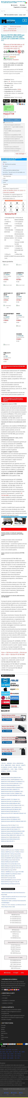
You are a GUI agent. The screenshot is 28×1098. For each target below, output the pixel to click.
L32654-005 (6, 192)
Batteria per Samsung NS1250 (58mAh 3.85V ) (11, 809)
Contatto (15, 5)
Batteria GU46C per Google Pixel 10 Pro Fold (11, 867)
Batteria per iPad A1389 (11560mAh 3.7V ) (10, 789)
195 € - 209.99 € (3, 1058)
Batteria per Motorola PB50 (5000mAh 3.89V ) (11, 777)
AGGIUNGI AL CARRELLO (12, 120)
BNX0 (18, 314)
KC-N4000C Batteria (16, 932)
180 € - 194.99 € (17, 1055)
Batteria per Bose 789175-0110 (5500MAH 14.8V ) (12, 791)
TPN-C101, (3, 763)
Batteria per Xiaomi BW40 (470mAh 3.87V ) (10, 839)
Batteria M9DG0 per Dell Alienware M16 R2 (10, 883)
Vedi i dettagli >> (20, 153)
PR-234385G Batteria (15, 960)
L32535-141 (16, 190)
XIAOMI (20, 315)
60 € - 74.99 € (9, 1051)
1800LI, (16, 769)
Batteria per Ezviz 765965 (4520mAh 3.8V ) (10, 837)
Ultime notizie (4, 1037)
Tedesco (17, 1094)
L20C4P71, (23, 765)
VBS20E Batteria (15, 914)
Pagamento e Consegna (20, 7)
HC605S (19, 334)
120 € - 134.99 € (10, 1053)
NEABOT (7, 317)
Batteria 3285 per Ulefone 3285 (8, 875)
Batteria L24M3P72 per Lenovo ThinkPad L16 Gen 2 (12, 851)
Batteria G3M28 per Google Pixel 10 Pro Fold (11, 865)
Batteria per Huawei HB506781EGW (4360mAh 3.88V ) (13, 831)
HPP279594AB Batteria (15, 966)
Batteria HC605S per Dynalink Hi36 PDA (9, 861)
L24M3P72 (20, 273)
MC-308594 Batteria (16, 953)
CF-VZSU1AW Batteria (15, 922)
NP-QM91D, (9, 771)
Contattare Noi (9, 122)
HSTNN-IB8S (10, 190)
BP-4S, (2, 765)
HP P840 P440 (19, 246)
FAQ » (2, 1039)
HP (4, 28)
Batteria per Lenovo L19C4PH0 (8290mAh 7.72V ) (12, 779)
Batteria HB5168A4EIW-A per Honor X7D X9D (11, 879)
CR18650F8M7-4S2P (9, 314)
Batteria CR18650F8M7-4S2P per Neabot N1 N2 (11, 857)
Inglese (11, 1094)
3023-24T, (18, 765)
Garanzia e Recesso (7, 1003)
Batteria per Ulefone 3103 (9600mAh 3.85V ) (11, 819)
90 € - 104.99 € (22, 1051)
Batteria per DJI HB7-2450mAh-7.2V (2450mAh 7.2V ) (12, 781)
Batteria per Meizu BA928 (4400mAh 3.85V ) (10, 803)
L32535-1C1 (22, 190)
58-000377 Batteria (15, 947)
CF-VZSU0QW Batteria (15, 920)
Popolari (3, 1027)
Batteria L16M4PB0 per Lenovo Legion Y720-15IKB (12, 871)
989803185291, (8, 765)
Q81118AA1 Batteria (15, 964)
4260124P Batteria (15, 968)
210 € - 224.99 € (10, 1058)
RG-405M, (14, 771)
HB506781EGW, (19, 763)
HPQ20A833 (16, 59)
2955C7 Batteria (16, 951)
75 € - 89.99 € (15, 1051)
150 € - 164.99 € (3, 1055)
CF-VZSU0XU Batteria (15, 918)
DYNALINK (20, 335)
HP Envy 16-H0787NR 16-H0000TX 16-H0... (9, 256)
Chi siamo (22, 5)
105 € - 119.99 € (3, 1053)
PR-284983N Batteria (15, 962)
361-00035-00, (4, 767)
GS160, (19, 767)
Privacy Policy (6, 995)
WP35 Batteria (15, 930)
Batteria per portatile (15, 26)
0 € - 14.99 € (2, 1049)
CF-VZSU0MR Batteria (15, 916)
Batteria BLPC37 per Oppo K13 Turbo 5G (10, 881)
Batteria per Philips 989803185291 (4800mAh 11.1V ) (12, 835)
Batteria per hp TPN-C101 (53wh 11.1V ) (10, 825)
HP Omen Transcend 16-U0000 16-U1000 (19, 242)
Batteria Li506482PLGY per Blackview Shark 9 (11, 873)
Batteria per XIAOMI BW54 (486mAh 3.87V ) (10, 785)
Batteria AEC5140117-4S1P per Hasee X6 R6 (11, 853)
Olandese (23, 1094)
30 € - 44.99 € (14, 1049)
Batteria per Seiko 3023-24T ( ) (8, 841)
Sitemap (3, 1025)
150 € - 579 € (17, 1058)
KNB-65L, (15, 767)
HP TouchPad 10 (19, 221)
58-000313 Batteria (15, 949)
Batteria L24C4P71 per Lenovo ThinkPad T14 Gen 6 (12, 850)
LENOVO (7, 274)
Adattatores (4, 1033)
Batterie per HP (12, 28)
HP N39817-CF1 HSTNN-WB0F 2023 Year (18, 250)
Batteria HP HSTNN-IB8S (10, 30)
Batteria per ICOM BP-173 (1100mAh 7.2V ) (10, 799)
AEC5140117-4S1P (8, 294)
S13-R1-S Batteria (15, 945)
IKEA (6, 356)
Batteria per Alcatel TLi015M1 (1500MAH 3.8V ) (11, 793)
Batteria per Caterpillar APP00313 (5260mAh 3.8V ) (12, 787)
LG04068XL (12, 192)
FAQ (21, 1092)
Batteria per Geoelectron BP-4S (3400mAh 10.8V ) (12, 833)
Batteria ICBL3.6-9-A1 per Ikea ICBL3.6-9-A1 (10, 863)
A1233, (12, 769)
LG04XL (19, 89)
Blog (2, 1035)
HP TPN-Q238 (19, 223)
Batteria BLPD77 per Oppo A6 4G (8, 877)
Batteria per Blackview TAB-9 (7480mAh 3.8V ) (11, 807)
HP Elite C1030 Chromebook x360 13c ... (19, 256)
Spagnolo (4, 1094)
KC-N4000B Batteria (16, 938)
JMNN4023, (9, 763)
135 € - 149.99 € (17, 1053)
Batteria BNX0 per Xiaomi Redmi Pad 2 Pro (10, 859)
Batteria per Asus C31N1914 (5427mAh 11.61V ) (11, 783)
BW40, (13, 765)
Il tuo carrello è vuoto (12, 15)
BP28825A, (3, 771)
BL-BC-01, (10, 767)
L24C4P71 (7, 273)
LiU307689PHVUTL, (5, 769)
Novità (2, 1029)
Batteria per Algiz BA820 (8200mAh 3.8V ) (10, 817)
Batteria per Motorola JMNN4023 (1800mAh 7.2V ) (12, 827)
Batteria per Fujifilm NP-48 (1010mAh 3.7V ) (10, 829)
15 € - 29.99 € (8, 1049)
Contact (14, 1092)
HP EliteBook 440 (19, 230)
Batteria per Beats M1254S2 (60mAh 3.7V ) (10, 811)
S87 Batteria (15, 936)
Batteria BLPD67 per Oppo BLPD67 (8, 869)
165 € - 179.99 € (10, 1055)
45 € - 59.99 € (2, 1051)
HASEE (7, 296)
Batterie (3, 1031)
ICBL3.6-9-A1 (7, 353)
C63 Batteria (15, 934)
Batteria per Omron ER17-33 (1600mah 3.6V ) (11, 801)
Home (5, 26)
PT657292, (20, 769)
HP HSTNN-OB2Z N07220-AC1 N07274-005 (9, 238)
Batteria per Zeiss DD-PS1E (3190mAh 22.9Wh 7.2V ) (12, 805)
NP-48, (14, 763)
